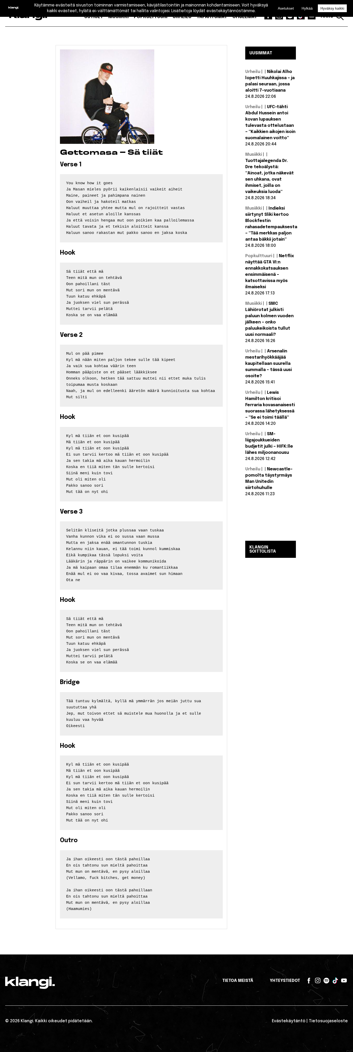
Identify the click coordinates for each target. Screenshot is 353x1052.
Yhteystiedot (285, 981)
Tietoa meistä (237, 981)
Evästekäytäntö (288, 1021)
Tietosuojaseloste (328, 1021)
